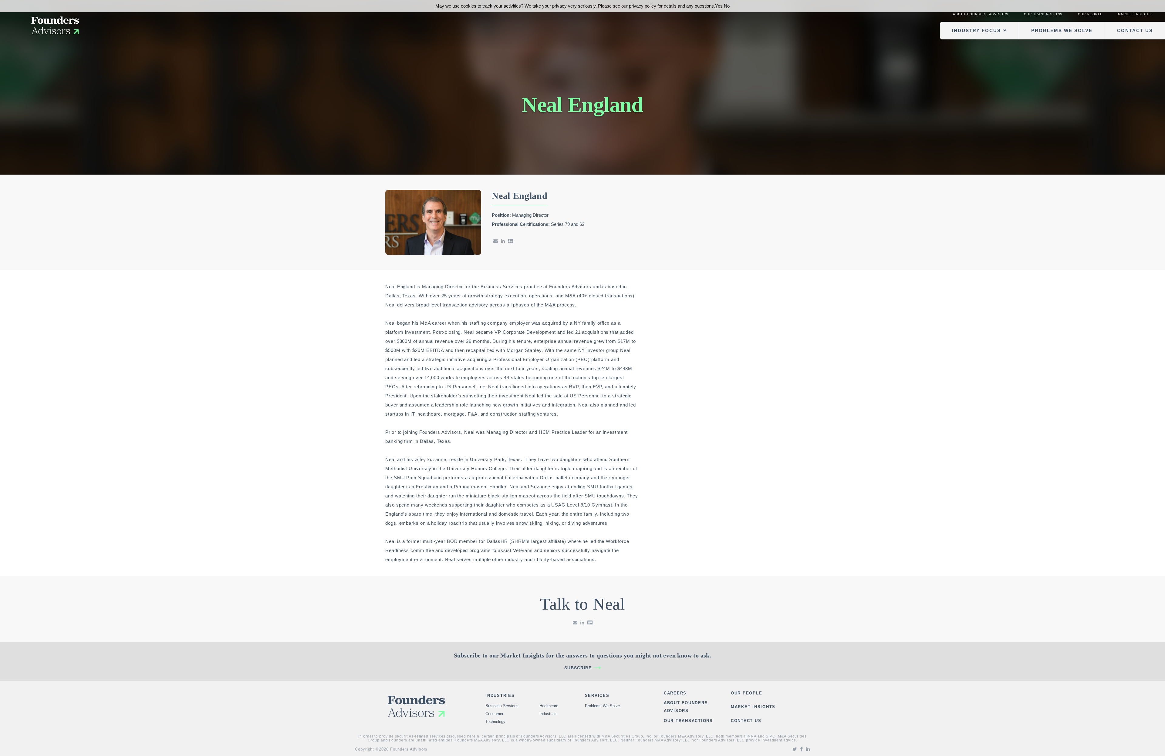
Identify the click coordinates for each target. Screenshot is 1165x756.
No (727, 5)
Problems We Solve (1061, 30)
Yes (719, 5)
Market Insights (1135, 14)
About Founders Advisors (981, 14)
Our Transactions (1043, 14)
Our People (1090, 14)
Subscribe (578, 667)
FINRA (750, 736)
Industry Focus (976, 30)
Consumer (494, 713)
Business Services (501, 706)
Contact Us (1135, 30)
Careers (675, 693)
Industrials (548, 713)
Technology (495, 721)
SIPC (770, 736)
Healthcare (548, 706)
